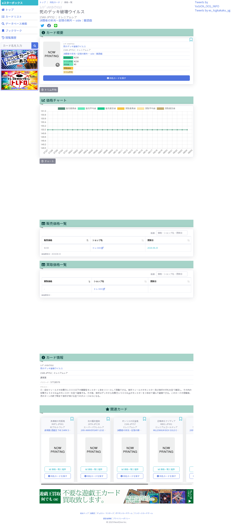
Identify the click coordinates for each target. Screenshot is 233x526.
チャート (49, 161)
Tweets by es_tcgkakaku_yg (212, 10)
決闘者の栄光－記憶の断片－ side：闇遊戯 (66, 20)
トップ (43, 2)
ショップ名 (97, 240)
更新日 (150, 240)
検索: (153, 232)
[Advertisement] (19, 162)
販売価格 (48, 240)
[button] (19, 9)
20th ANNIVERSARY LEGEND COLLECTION (100, 430)
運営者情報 (107, 518)
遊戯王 (92, 513)
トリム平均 (50, 89)
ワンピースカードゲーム (143, 513)
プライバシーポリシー (121, 518)
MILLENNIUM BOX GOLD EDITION (168, 430)
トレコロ (96, 247)
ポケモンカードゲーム (124, 513)
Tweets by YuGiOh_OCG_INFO (207, 4)
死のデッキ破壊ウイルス (74, 46)
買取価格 (48, 281)
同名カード (55, 2)
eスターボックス (12, 3)
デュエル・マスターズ (105, 513)
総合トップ (84, 513)
